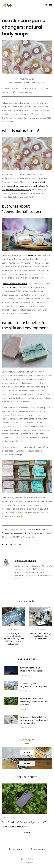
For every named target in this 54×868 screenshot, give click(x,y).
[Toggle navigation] (50, 5)
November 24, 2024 (28, 727)
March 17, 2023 (26, 675)
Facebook (17, 849)
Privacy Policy (27, 859)
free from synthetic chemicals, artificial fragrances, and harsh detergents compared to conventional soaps (25, 186)
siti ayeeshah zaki (21, 83)
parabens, (13, 287)
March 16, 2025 (26, 709)
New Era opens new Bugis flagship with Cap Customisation (40, 636)
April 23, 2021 (25, 690)
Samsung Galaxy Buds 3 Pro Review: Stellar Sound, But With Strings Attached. (34, 720)
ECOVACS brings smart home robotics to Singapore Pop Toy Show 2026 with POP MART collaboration (13, 638)
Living (31, 79)
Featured (24, 79)
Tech (14, 817)
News (17, 630)
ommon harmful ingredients (15, 283)
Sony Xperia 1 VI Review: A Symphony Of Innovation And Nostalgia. (33, 701)
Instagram (39, 849)
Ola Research (30, 255)
